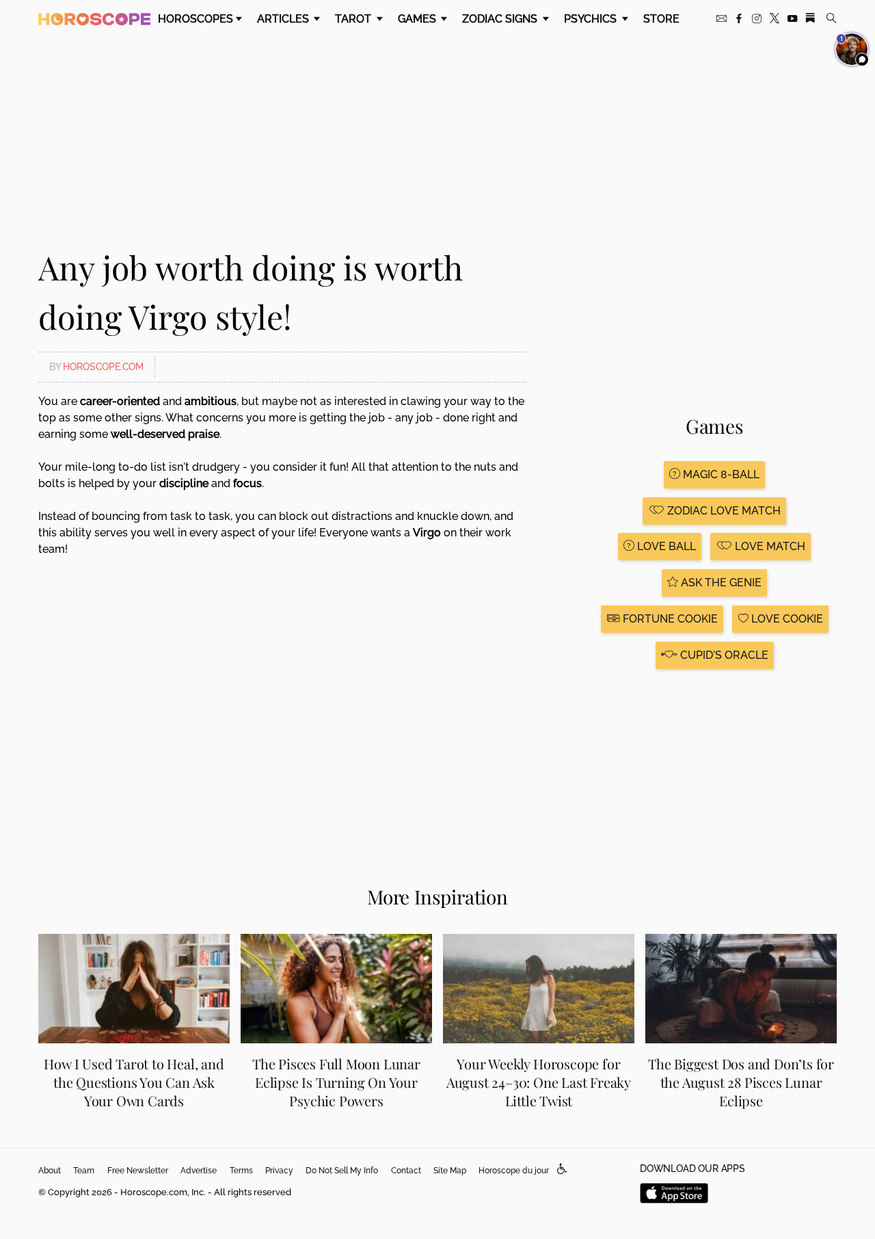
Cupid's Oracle (722, 655)
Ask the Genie (720, 582)
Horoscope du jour (514, 1170)
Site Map (449, 1170)
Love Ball (665, 546)
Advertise (198, 1170)
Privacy (279, 1170)
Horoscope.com (103, 366)
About (49, 1170)
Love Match (768, 546)
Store (661, 18)
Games (418, 18)
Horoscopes (195, 18)
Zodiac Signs (501, 18)
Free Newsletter (137, 1170)
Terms (241, 1170)
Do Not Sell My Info (342, 1170)
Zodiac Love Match (722, 510)
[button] (562, 1169)
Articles (284, 18)
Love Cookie (786, 618)
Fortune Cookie (669, 618)
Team (83, 1170)
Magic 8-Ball (719, 474)
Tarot (354, 18)
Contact (406, 1170)
